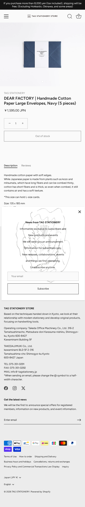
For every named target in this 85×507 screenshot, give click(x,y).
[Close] (79, 211)
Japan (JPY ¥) (11, 477)
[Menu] (6, 16)
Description (10, 165)
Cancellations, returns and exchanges (52, 461)
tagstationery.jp (27, 371)
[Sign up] (79, 420)
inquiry (65, 466)
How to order (25, 456)
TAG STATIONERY (14, 93)
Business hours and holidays (17, 461)
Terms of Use (10, 456)
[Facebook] (6, 387)
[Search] (69, 17)
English (7, 484)
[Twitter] (23, 387)
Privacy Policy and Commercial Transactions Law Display (32, 466)
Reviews (26, 165)
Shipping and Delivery (45, 456)
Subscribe (43, 288)
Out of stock (42, 136)
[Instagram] (15, 387)
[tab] (12, 166)
